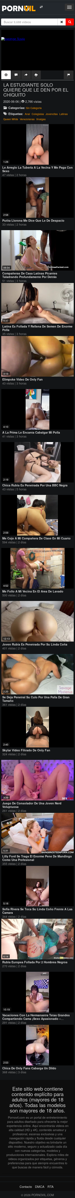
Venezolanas (27, 119)
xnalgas (41, 119)
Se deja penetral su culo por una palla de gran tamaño (36, 699)
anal (27, 114)
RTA (51, 1186)
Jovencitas (52, 114)
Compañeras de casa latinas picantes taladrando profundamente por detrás (29, 275)
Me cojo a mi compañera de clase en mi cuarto (36, 538)
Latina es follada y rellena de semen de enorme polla (37, 328)
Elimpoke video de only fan (22, 379)
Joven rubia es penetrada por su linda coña (34, 644)
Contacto (26, 1186)
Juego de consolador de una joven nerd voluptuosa (31, 805)
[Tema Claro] (41, 7)
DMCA (39, 1186)
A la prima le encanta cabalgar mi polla (31, 432)
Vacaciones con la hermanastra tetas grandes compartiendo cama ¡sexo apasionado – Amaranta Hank (36, 1018)
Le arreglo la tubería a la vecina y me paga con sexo (37, 169)
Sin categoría (34, 108)
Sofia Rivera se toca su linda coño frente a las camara (37, 911)
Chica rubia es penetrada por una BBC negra (35, 485)
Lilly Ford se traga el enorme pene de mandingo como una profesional (37, 858)
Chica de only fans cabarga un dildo (29, 1068)
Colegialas (38, 114)
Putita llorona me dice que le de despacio (33, 220)
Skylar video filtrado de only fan (26, 750)
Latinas (63, 114)
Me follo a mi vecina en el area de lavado (32, 591)
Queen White (10, 119)
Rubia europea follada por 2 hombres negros (35, 962)
